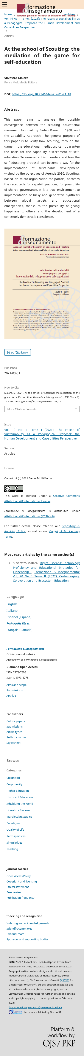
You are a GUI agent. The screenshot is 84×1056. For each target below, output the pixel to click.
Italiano (11, 610)
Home (8, 14)
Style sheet (13, 743)
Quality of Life (15, 829)
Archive (11, 696)
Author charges (16, 737)
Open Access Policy (18, 876)
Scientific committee (19, 928)
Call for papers (15, 721)
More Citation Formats (21, 409)
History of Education (19, 797)
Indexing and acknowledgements (27, 923)
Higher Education (17, 791)
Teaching (12, 849)
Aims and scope (16, 685)
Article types (14, 732)
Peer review (13, 892)
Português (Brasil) (19, 623)
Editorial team (15, 934)
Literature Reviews (18, 810)
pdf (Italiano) (19, 352)
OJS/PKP (64, 980)
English (11, 604)
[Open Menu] (4, 4)
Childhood (13, 778)
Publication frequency (20, 898)
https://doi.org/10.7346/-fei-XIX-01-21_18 (41, 94)
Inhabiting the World (19, 804)
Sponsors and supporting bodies (27, 939)
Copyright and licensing (21, 881)
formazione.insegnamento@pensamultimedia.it (35, 1007)
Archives (69, 14)
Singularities (14, 842)
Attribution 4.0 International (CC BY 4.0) (29, 516)
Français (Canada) (19, 630)
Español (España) (18, 617)
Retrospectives (15, 836)
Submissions (14, 690)
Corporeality (14, 784)
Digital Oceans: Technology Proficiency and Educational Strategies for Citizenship (46, 567)
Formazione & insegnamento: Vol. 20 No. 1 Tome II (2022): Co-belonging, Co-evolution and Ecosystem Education (46, 576)
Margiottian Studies (19, 817)
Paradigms (13, 823)
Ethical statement (17, 887)
